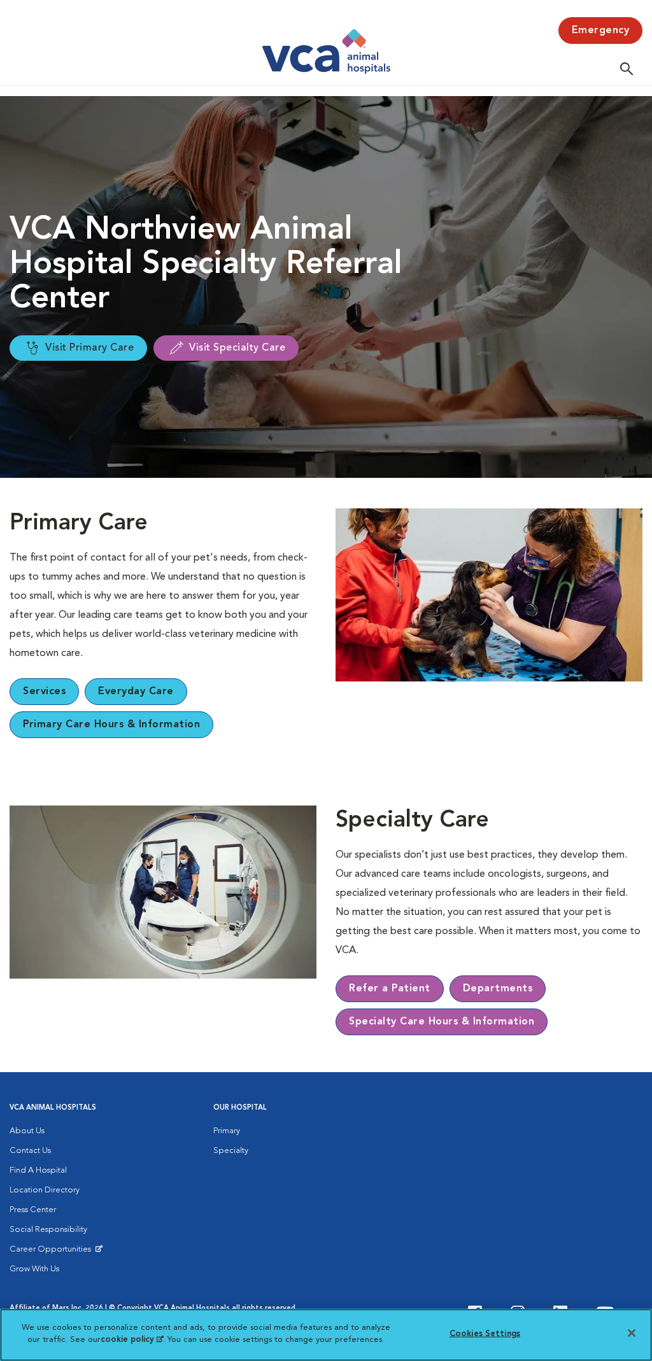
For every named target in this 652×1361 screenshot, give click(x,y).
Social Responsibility (48, 1229)
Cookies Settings (485, 1334)
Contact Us (30, 1151)
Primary (226, 1131)
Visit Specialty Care (237, 348)
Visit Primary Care (89, 348)
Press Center (33, 1210)
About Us (27, 1131)
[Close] (632, 1333)
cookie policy (132, 1340)
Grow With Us (34, 1269)
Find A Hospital (38, 1170)
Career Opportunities (53, 1252)
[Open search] (629, 68)
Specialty (230, 1151)
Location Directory (45, 1190)
